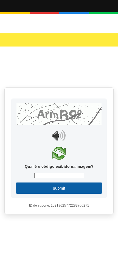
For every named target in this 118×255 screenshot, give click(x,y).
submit (59, 188)
